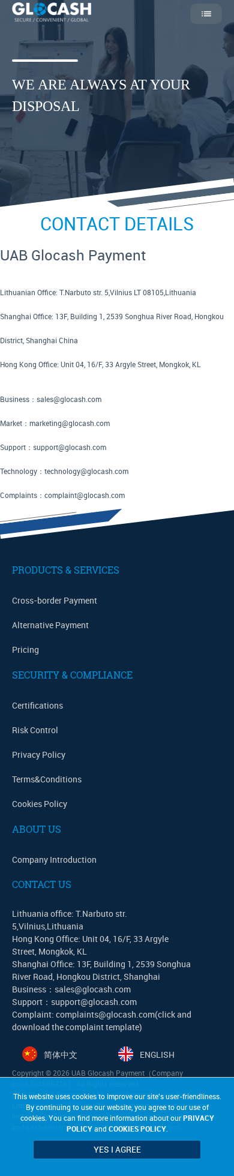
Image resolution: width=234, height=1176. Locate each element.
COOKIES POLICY (137, 1128)
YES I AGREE (117, 1149)
